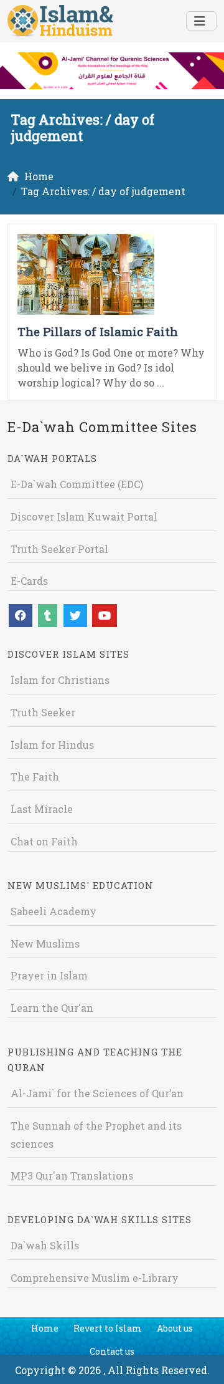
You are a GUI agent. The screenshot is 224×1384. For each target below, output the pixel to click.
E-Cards (29, 580)
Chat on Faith (44, 841)
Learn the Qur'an (52, 1007)
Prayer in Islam (49, 975)
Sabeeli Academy (53, 911)
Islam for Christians (60, 679)
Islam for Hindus (52, 744)
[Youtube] (104, 615)
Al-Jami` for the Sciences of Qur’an (97, 1093)
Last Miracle (42, 808)
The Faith (35, 776)
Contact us (112, 1351)
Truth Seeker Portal (59, 548)
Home (44, 1328)
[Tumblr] (47, 615)
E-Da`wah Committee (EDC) (77, 484)
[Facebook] (20, 615)
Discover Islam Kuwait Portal (84, 516)
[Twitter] (75, 615)
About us (175, 1328)
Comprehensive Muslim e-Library (95, 1277)
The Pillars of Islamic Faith (97, 331)
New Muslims (45, 943)
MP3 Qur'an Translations (72, 1175)
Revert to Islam (107, 1328)
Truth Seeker (43, 712)
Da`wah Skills (45, 1245)
